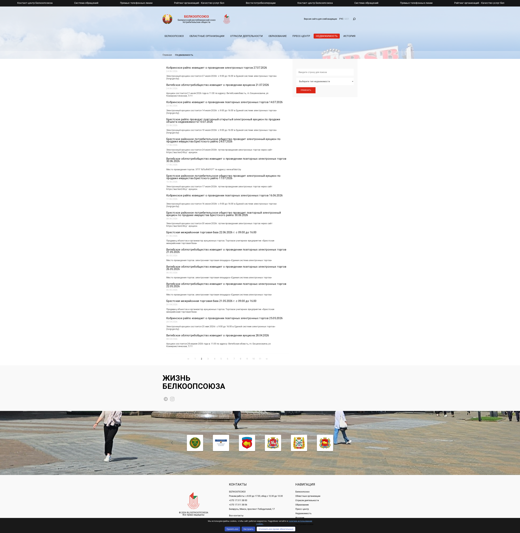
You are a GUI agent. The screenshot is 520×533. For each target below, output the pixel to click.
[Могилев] (325, 443)
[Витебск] (221, 443)
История (349, 36)
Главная (167, 54)
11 (260, 359)
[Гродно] (273, 443)
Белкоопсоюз (174, 36)
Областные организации (206, 36)
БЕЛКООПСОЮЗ (237, 491)
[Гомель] (247, 443)
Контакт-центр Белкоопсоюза (236, 2)
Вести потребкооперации (182, 2)
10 (253, 359)
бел (346, 19)
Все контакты (236, 516)
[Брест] (195, 443)
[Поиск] (354, 19)
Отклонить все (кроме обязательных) (276, 529)
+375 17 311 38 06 (238, 504)
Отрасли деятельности (246, 36)
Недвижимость (327, 36)
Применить (306, 90)
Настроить (248, 529)
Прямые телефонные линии (57, 2)
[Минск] (299, 443)
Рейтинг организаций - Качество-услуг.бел (120, 2)
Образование (278, 36)
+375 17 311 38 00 (238, 500)
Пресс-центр (301, 36)
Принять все (232, 529)
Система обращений (287, 2)
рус (341, 19)
